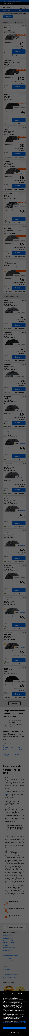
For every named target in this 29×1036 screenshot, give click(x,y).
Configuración (15, 1032)
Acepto (14, 1028)
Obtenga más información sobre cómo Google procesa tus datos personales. (14, 1023)
